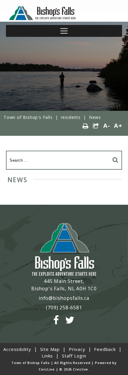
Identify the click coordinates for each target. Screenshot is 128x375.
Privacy (77, 349)
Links (47, 356)
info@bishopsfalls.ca (64, 298)
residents (71, 117)
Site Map (50, 349)
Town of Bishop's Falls (28, 117)
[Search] (115, 160)
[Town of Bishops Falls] (64, 250)
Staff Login (74, 356)
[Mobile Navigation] (64, 31)
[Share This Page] (96, 126)
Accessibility (17, 349)
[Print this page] (85, 126)
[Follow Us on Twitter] (70, 320)
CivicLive (47, 369)
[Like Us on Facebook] (56, 320)
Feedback (104, 349)
